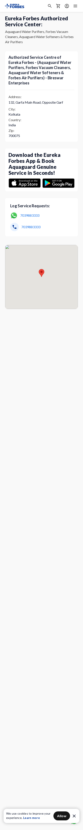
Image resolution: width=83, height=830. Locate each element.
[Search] (49, 6)
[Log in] (66, 6)
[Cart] (58, 6)
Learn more (31, 818)
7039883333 (29, 215)
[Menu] (75, 6)
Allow (61, 816)
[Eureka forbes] (14, 6)
